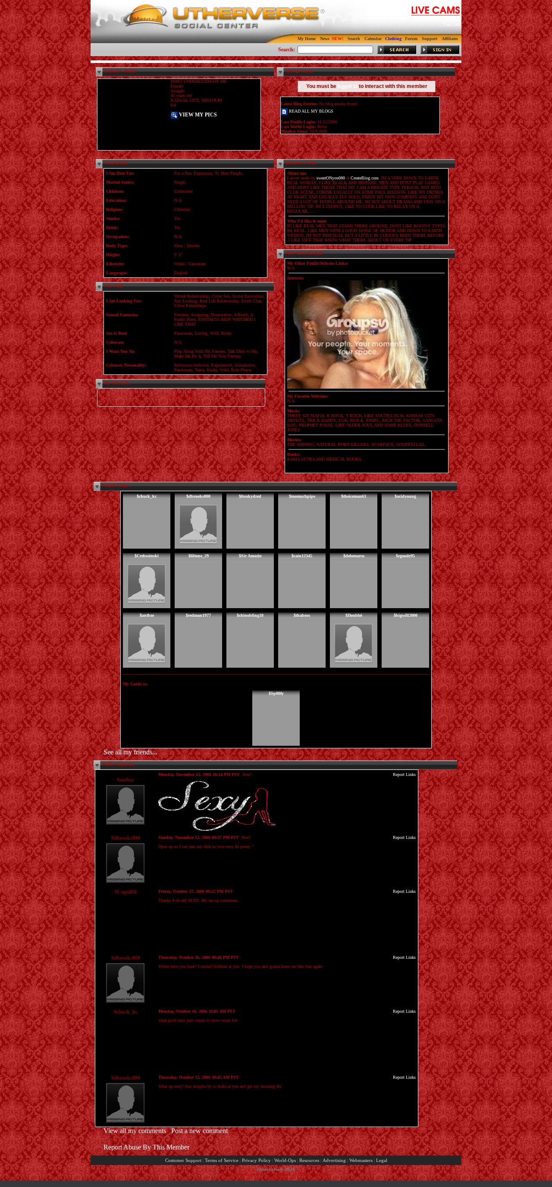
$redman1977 (198, 615)
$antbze (147, 615)
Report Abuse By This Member (146, 1147)
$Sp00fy (276, 693)
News (324, 38)
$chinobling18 (250, 615)
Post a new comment (199, 1130)
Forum (411, 38)
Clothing (393, 38)
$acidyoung (405, 496)
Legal (381, 1160)
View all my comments (135, 1130)
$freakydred (250, 496)
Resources (309, 1160)
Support (429, 38)
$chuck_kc (147, 496)
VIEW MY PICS (197, 115)
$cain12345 (302, 555)
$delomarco (353, 555)
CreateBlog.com (365, 178)
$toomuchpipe (302, 496)
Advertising (334, 1160)
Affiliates (450, 38)
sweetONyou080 (331, 178)
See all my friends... (130, 752)
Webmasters (361, 1160)
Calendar (373, 38)
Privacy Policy (256, 1160)
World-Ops (285, 1160)
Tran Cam (451, 24)
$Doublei (353, 615)
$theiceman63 (353, 496)
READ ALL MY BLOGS (310, 111)
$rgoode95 (405, 555)
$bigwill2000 (405, 615)
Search (354, 38)
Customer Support (183, 1160)
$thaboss (302, 615)
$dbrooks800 (198, 496)
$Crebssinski (147, 555)
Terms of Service (221, 1160)
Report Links (404, 774)
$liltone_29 (198, 555)
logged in (348, 86)
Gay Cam (452, 19)
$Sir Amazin (250, 555)
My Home (307, 38)
